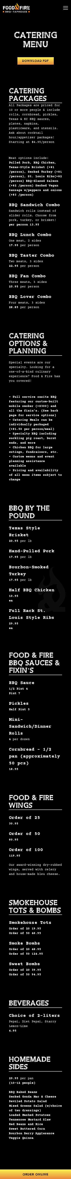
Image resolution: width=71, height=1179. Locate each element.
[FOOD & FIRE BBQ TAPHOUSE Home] (17, 8)
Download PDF (35, 60)
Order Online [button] (35, 1174)
